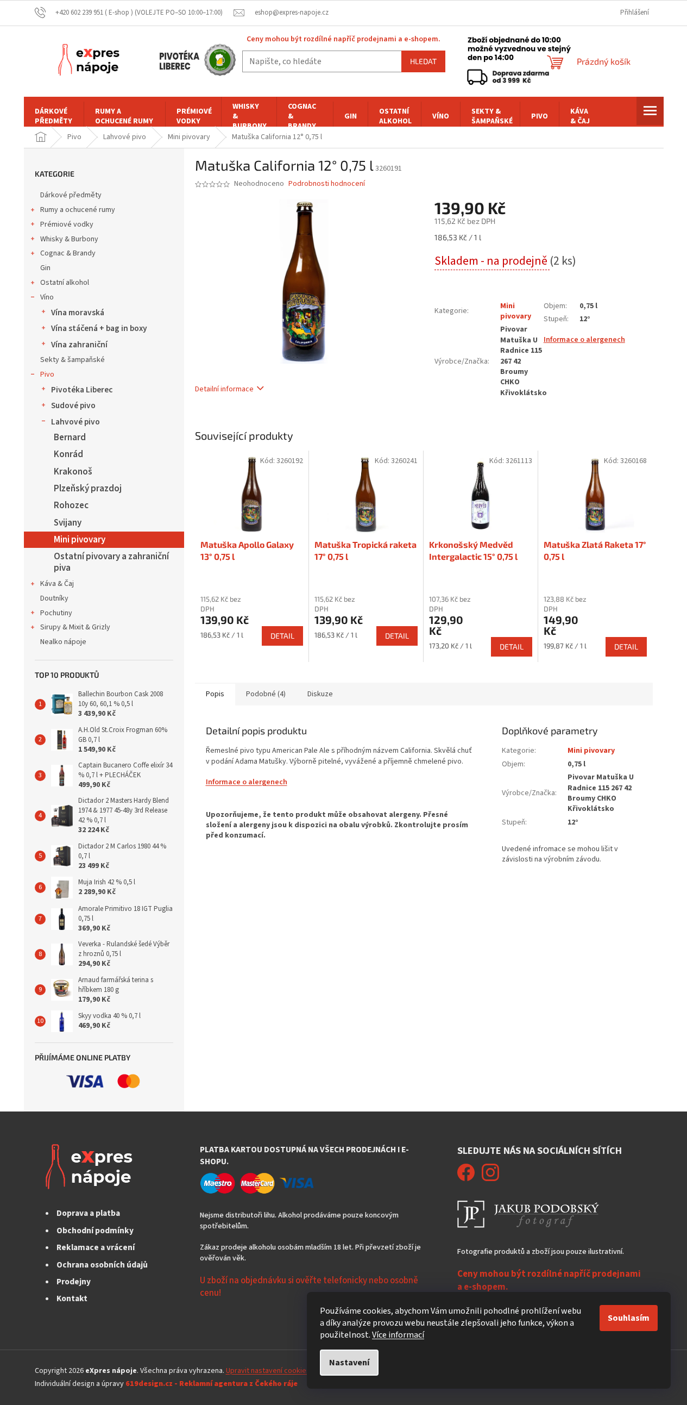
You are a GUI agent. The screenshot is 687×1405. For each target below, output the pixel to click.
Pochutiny (56, 613)
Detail (282, 635)
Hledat (423, 61)
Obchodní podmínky (95, 1231)
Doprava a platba (88, 1213)
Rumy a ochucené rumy (77, 209)
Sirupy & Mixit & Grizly (75, 627)
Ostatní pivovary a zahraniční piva (111, 562)
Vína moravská (77, 313)
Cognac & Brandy (68, 253)
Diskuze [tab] (320, 694)
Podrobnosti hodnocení (326, 184)
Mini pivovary (79, 539)
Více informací (398, 1335)
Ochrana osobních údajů (102, 1265)
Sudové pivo (73, 405)
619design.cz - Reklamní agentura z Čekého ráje (211, 1383)
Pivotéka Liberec (81, 390)
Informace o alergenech (584, 339)
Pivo (47, 374)
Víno (47, 297)
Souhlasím (629, 1318)
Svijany (67, 522)
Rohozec (71, 505)
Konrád (68, 454)
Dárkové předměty (71, 195)
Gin (45, 268)
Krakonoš (73, 471)
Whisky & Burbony (69, 239)
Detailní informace (224, 389)
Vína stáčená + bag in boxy (99, 328)
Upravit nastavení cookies (268, 1370)
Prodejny (73, 1282)
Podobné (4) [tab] (266, 694)
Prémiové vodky (66, 224)
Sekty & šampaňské (72, 359)
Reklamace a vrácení (95, 1247)
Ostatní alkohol (64, 282)
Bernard (70, 437)
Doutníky (54, 598)
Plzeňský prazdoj (88, 488)
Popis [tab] (215, 694)
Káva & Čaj (57, 583)
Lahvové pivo (75, 422)
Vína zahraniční (79, 345)
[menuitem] (54, 116)
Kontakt (71, 1298)
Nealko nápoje (63, 641)
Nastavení (349, 1363)
